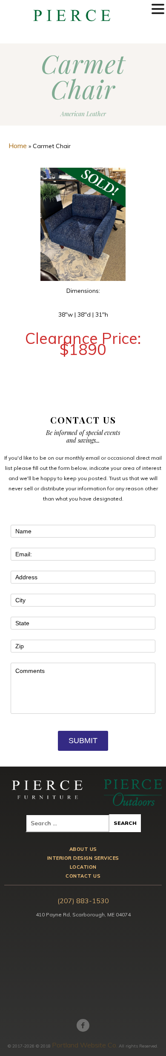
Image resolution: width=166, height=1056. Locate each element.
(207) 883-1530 (83, 900)
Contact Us (83, 876)
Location (83, 867)
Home (18, 145)
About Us (83, 849)
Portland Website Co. (84, 1045)
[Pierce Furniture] (47, 792)
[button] (158, 9)
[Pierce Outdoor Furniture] (133, 792)
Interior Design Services (83, 858)
